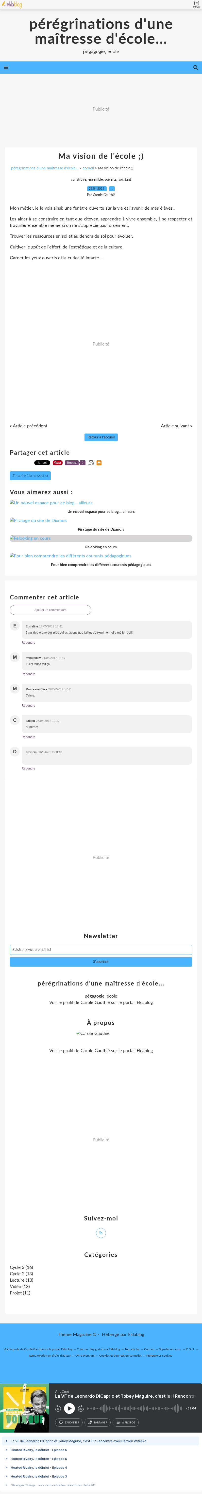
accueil (88, 168)
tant (128, 179)
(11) (20, 1293)
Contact (149, 1349)
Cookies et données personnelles (120, 1355)
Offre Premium (85, 1355)
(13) (21, 1274)
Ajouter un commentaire (50, 610)
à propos (128, 1422)
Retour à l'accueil (101, 437)
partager (100, 1422)
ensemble (95, 179)
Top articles (132, 1349)
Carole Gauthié (95, 1003)
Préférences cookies (159, 1355)
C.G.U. (190, 1349)
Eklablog (136, 1335)
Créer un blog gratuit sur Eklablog (98, 1349)
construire (78, 179)
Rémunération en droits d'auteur (50, 1355)
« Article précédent (28, 426)
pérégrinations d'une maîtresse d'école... (101, 32)
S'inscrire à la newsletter (30, 476)
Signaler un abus (170, 1349)
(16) (21, 1267)
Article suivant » (176, 426)
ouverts (110, 179)
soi (120, 179)
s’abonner (72, 1422)
